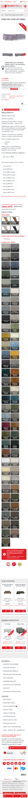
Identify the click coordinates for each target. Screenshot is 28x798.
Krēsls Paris (20, 624)
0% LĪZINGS (5, 78)
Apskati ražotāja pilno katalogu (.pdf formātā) (14, 196)
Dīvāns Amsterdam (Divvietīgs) (7, 585)
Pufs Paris (7, 624)
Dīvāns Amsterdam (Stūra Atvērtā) (20, 585)
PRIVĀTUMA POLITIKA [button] (15, 789)
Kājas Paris (5, 215)
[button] (3, 54)
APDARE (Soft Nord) (8, 242)
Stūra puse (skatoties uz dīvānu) (13, 236)
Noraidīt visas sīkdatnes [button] (19, 781)
